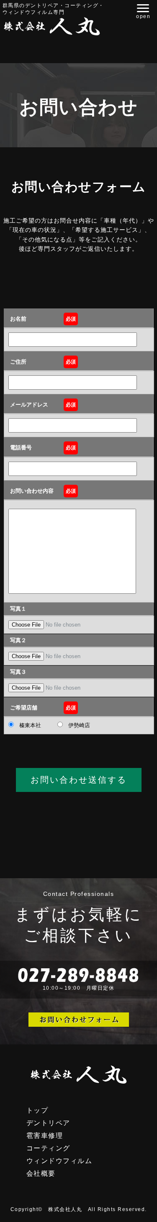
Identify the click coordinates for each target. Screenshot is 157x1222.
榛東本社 (27, 725)
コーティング (48, 1148)
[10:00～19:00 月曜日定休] (78, 996)
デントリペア (48, 1122)
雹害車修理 (44, 1135)
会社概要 (41, 1173)
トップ (37, 1110)
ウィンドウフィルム (59, 1160)
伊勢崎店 (76, 725)
